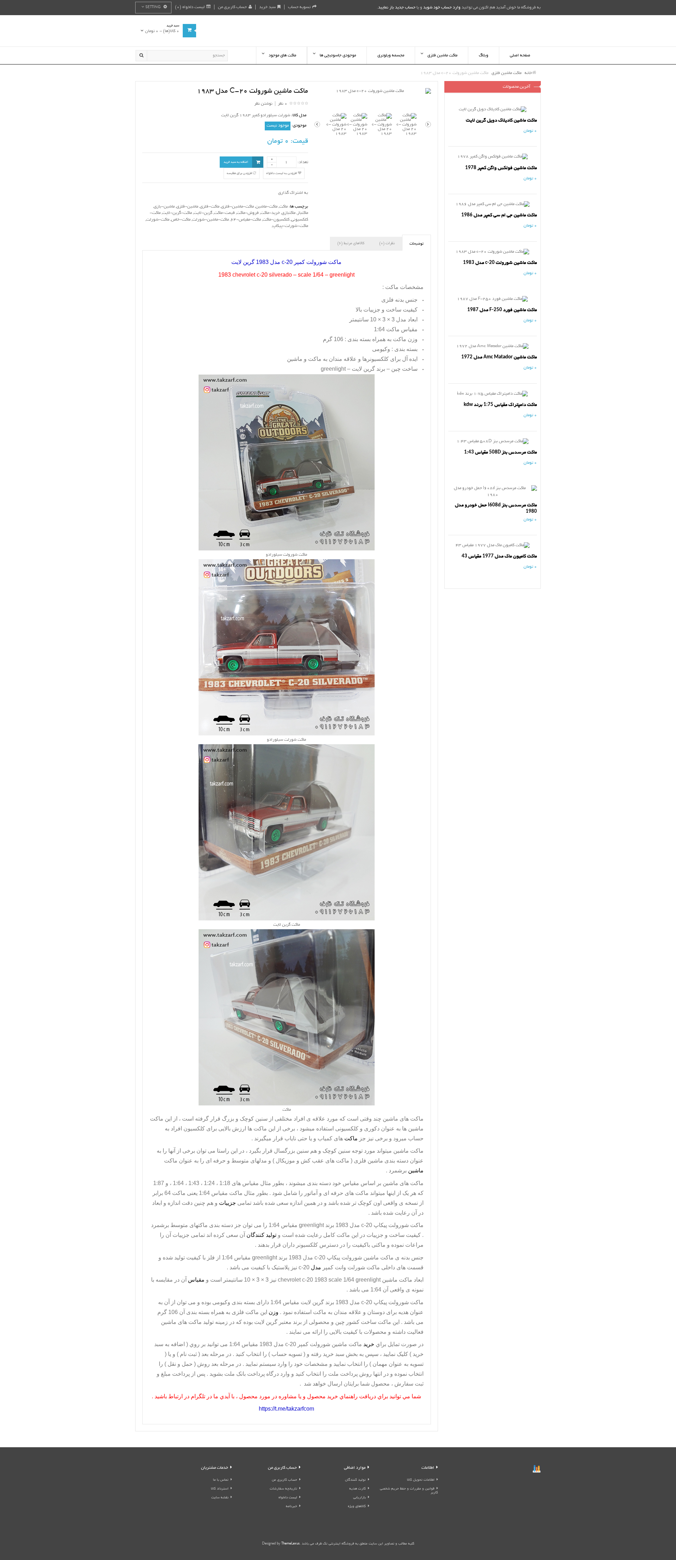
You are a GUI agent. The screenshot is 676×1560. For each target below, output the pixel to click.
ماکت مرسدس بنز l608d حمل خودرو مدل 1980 (496, 508)
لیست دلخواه (287, 1498)
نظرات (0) (387, 243)
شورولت (319, 1344)
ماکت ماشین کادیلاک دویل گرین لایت (501, 120)
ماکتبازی (288, 213)
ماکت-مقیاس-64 (246, 219)
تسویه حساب (299, 7)
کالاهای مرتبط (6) (350, 243)
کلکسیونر (306, 1245)
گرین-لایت (203, 213)
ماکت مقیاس (227, 1193)
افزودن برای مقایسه (240, 173)
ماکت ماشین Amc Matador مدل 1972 (499, 357)
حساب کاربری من (232, 7)
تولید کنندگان (355, 1480)
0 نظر (282, 103)
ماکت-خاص (180, 219)
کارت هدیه (357, 1489)
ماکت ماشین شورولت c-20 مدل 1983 (500, 262)
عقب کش (312, 1161)
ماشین (415, 1129)
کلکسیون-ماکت (276, 219)
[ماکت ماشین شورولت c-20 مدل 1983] (372, 91)
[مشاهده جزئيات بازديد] (536, 1470)
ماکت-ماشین (266, 206)
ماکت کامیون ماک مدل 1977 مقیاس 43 (499, 556)
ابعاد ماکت (411, 1280)
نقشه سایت (220, 1498)
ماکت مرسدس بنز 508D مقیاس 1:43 (500, 452)
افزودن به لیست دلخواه (282, 173)
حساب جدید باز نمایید (396, 7)
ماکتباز (302, 213)
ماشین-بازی (164, 206)
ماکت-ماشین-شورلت (210, 219)
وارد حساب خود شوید (442, 7)
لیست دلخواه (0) (190, 7)
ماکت (283, 206)
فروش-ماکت (248, 213)
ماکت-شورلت (157, 219)
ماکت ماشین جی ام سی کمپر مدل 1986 (499, 215)
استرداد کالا (220, 1489)
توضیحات (416, 244)
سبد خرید (267, 7)
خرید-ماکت (270, 213)
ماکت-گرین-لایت (177, 213)
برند (297, 1322)
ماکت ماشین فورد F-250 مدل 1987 (502, 310)
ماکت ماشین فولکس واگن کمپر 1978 (501, 168)
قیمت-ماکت (224, 213)
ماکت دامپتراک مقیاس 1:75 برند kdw (500, 404)
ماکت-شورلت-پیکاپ (290, 226)
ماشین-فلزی (187, 206)
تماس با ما (221, 1480)
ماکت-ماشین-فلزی (237, 206)
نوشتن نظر (263, 103)
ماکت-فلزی (209, 206)
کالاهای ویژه (357, 1507)
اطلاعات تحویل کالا (420, 1480)
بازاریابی (359, 1498)
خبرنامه (291, 1507)
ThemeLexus (290, 1544)
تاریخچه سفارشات (283, 1489)
